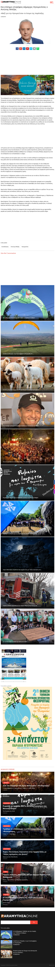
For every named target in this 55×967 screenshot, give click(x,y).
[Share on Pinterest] (27, 48)
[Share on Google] (20, 48)
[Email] (34, 48)
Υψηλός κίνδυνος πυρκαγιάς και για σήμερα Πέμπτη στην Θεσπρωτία (20, 605)
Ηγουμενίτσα (25, 246)
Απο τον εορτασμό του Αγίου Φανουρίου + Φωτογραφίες (16, 461)
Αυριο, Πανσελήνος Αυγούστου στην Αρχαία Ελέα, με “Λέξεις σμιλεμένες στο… (22, 569)
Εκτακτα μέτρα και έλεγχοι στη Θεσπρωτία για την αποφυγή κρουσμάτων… (21, 389)
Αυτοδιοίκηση (5, 246)
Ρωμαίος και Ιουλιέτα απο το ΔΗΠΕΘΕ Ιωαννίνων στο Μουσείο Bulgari (20, 497)
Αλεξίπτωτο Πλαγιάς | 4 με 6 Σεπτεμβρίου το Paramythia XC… (18, 353)
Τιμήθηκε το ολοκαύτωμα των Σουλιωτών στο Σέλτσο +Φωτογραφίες (20, 533)
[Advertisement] (27, 65)
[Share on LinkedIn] (24, 48)
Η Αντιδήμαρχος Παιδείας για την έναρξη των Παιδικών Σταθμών (19, 317)
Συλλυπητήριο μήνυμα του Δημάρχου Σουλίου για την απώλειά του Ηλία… (21, 425)
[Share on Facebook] (17, 48)
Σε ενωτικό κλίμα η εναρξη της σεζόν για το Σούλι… (15, 641)
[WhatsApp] (37, 48)
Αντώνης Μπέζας (15, 246)
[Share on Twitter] (31, 48)
